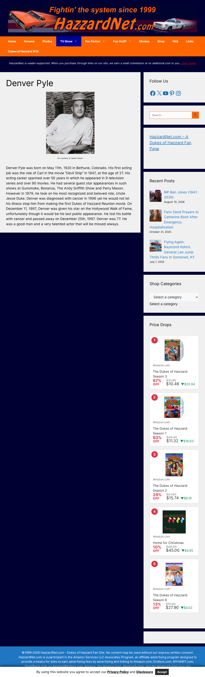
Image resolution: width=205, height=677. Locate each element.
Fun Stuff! (120, 41)
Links (190, 41)
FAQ (175, 41)
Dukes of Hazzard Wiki (23, 51)
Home (12, 41)
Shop (161, 41)
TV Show (66, 41)
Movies (144, 41)
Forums (29, 41)
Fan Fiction (92, 41)
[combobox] (164, 304)
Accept (162, 672)
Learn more (188, 63)
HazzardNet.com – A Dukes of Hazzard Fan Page (170, 142)
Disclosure (144, 672)
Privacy (13, 661)
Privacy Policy (118, 672)
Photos (47, 41)
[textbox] (164, 304)
